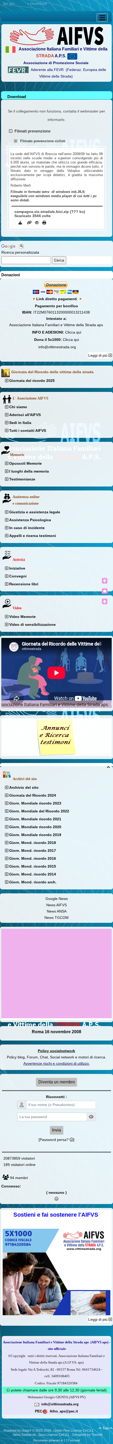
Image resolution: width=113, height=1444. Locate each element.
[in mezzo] (104, 591)
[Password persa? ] (56, 1140)
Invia (56, 1130)
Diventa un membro (56, 1082)
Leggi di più (98, 355)
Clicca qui (73, 332)
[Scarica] (20, 223)
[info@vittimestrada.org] (36, 1404)
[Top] (104, 581)
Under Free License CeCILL (74, 1430)
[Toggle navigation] (102, 17)
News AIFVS (56, 905)
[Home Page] (56, 35)
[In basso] (104, 601)
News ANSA (56, 911)
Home (21, 3)
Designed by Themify (87, 1435)
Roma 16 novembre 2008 (56, 1032)
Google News (56, 899)
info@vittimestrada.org (57, 347)
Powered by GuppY (18, 1430)
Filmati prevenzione (31, 131)
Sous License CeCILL (54, 1435)
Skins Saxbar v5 (24, 1435)
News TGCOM (56, 917)
